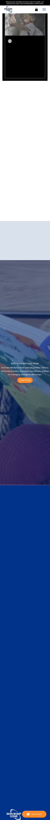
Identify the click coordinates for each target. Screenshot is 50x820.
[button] (36, 9)
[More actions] (41, 41)
